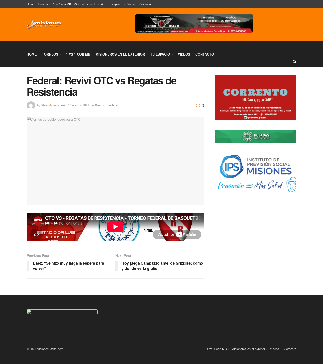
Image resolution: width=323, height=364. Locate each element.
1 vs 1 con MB (62, 4)
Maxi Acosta (50, 105)
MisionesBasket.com (50, 349)
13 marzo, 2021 (78, 105)
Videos (131, 4)
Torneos (42, 4)
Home (31, 4)
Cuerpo (100, 105)
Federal (112, 105)
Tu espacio (115, 4)
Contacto (145, 4)
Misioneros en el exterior (89, 4)
